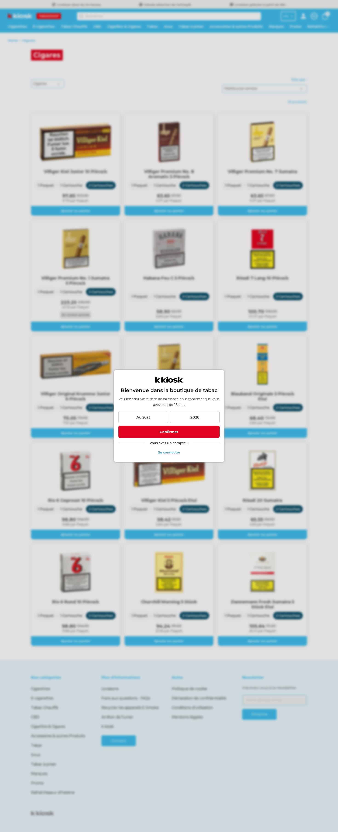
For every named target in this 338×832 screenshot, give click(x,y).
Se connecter (169, 452)
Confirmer (169, 432)
